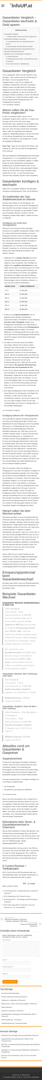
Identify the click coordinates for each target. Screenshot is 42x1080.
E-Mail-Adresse (7, 967)
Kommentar (6, 940)
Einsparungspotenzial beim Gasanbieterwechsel (19, 49)
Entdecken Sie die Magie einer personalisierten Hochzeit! (19, 1035)
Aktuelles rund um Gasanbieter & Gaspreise (17, 54)
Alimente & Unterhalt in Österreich (12, 1011)
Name (4, 960)
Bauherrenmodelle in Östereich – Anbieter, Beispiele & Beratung (16, 919)
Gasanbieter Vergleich (11, 34)
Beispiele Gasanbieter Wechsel (14, 51)
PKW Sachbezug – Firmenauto (11, 1020)
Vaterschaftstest (6, 1007)
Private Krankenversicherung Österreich (14, 997)
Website (5, 974)
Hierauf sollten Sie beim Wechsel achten (19, 46)
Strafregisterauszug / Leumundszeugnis (14, 1023)
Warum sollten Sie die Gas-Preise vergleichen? (21, 36)
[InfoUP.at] (21, 5)
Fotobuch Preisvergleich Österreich (28, 924)
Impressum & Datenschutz (21, 1075)
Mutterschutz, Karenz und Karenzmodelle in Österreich (19, 1004)
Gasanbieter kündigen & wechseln (15, 39)
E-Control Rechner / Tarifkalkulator (17, 64)
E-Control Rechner (11, 872)
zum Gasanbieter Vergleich (11, 104)
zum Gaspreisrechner (9, 794)
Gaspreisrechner (12, 56)
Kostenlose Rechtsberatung (10, 993)
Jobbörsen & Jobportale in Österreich (13, 1000)
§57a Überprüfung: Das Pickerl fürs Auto (17, 896)
